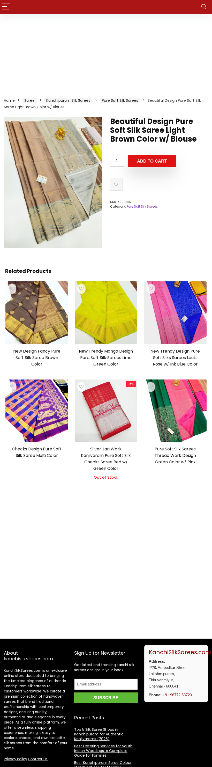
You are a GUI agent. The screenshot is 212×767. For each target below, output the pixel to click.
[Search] (204, 7)
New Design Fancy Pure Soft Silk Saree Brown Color (36, 357)
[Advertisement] (106, 52)
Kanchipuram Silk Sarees (68, 100)
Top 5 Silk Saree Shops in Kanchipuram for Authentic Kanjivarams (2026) (99, 734)
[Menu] (6, 7)
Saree (29, 100)
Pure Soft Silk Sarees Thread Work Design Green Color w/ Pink (175, 455)
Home (9, 100)
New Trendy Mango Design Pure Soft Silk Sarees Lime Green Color (106, 357)
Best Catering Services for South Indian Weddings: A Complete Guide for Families (103, 750)
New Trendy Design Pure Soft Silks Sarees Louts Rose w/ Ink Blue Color (175, 357)
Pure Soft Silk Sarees (120, 100)
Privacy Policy (15, 759)
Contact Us (38, 759)
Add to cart (152, 161)
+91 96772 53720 (177, 695)
